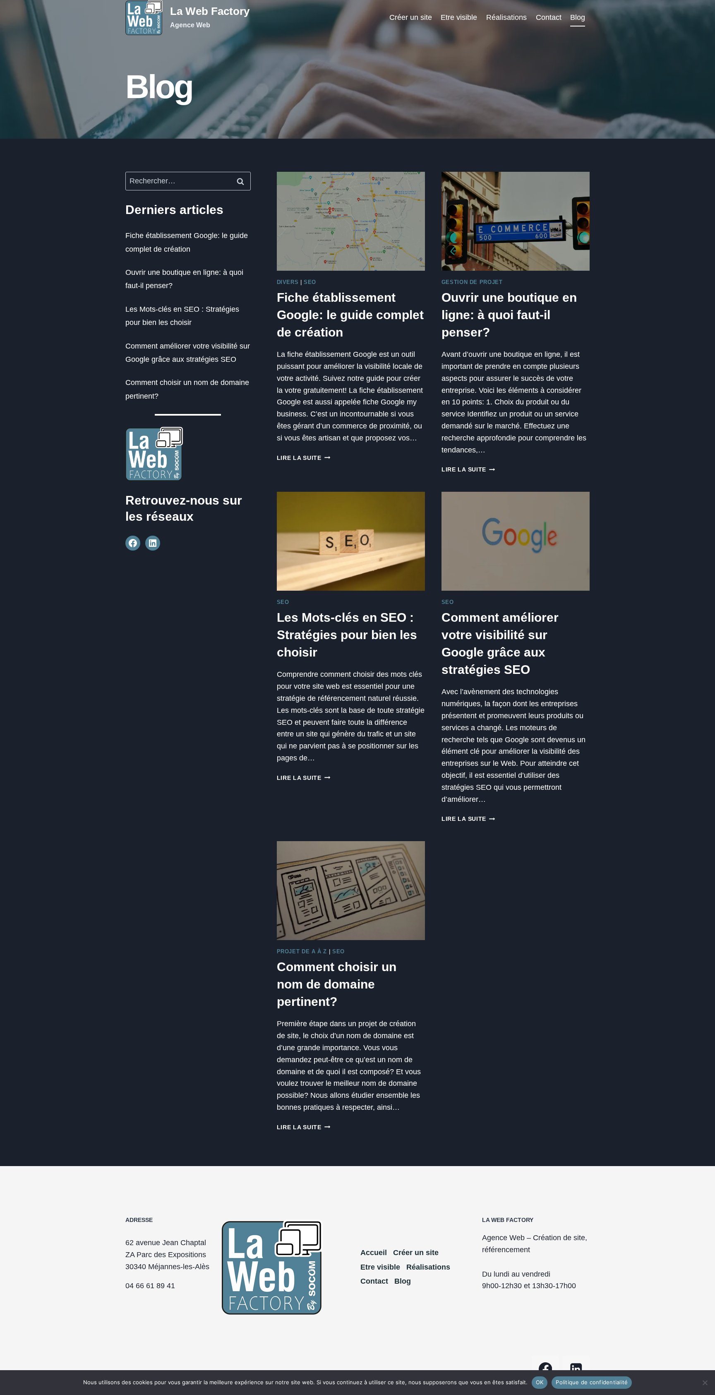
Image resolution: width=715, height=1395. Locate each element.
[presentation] (351, 221)
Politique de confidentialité (592, 1382)
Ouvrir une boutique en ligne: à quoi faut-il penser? (509, 315)
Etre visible (459, 17)
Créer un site (410, 17)
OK (540, 1382)
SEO (310, 282)
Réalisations (506, 17)
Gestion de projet (472, 282)
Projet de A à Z (302, 952)
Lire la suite (304, 458)
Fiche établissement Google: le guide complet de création (350, 315)
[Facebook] (545, 1369)
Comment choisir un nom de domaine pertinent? (336, 984)
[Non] (705, 1382)
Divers (288, 282)
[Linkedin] (576, 1369)
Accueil (373, 1252)
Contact (548, 17)
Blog (577, 17)
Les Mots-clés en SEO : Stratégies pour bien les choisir (347, 635)
